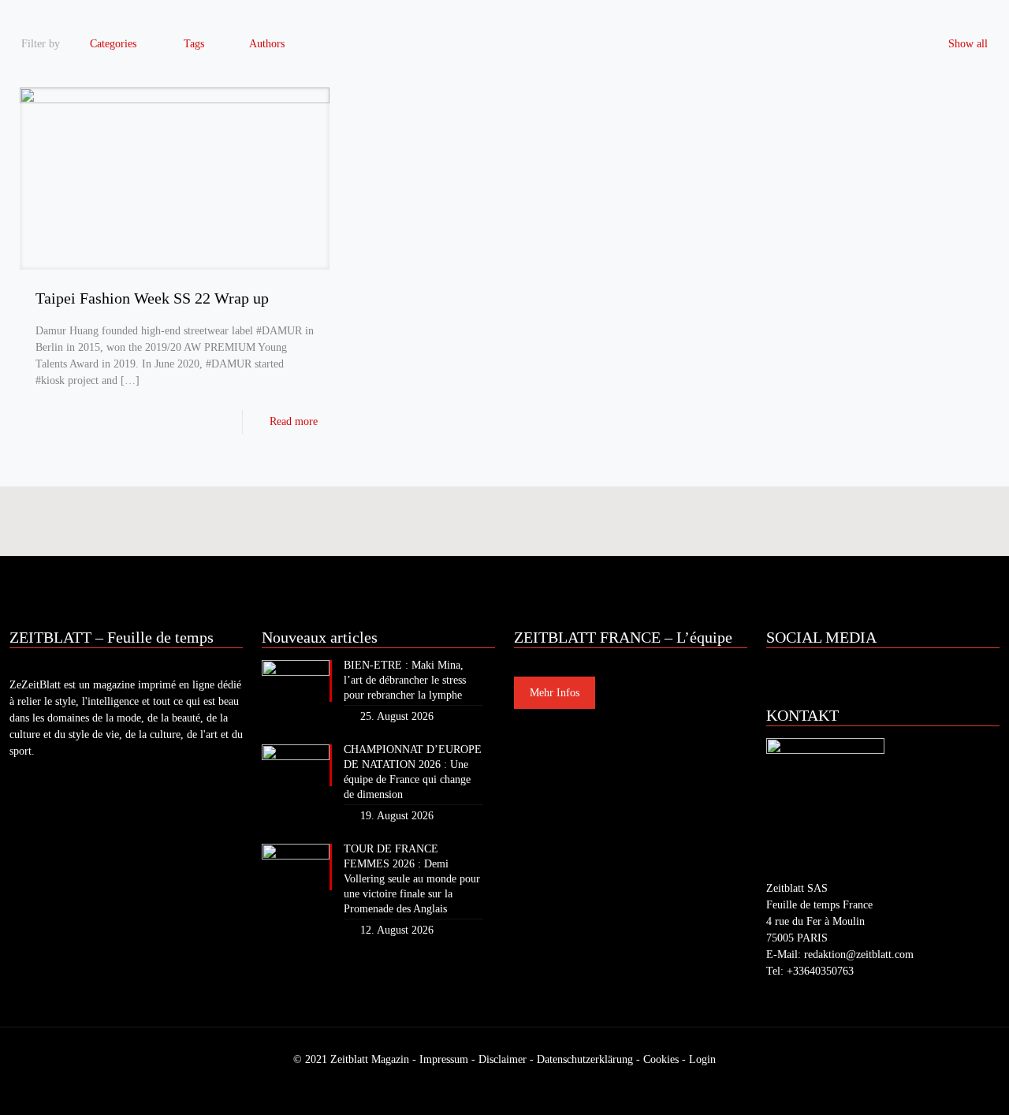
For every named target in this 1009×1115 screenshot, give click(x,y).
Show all (968, 44)
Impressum (443, 1059)
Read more (294, 421)
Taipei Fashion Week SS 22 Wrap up (152, 298)
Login (702, 1059)
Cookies (661, 1059)
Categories (113, 44)
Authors (267, 44)
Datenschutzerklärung (585, 1059)
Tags (194, 44)
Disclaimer (502, 1059)
